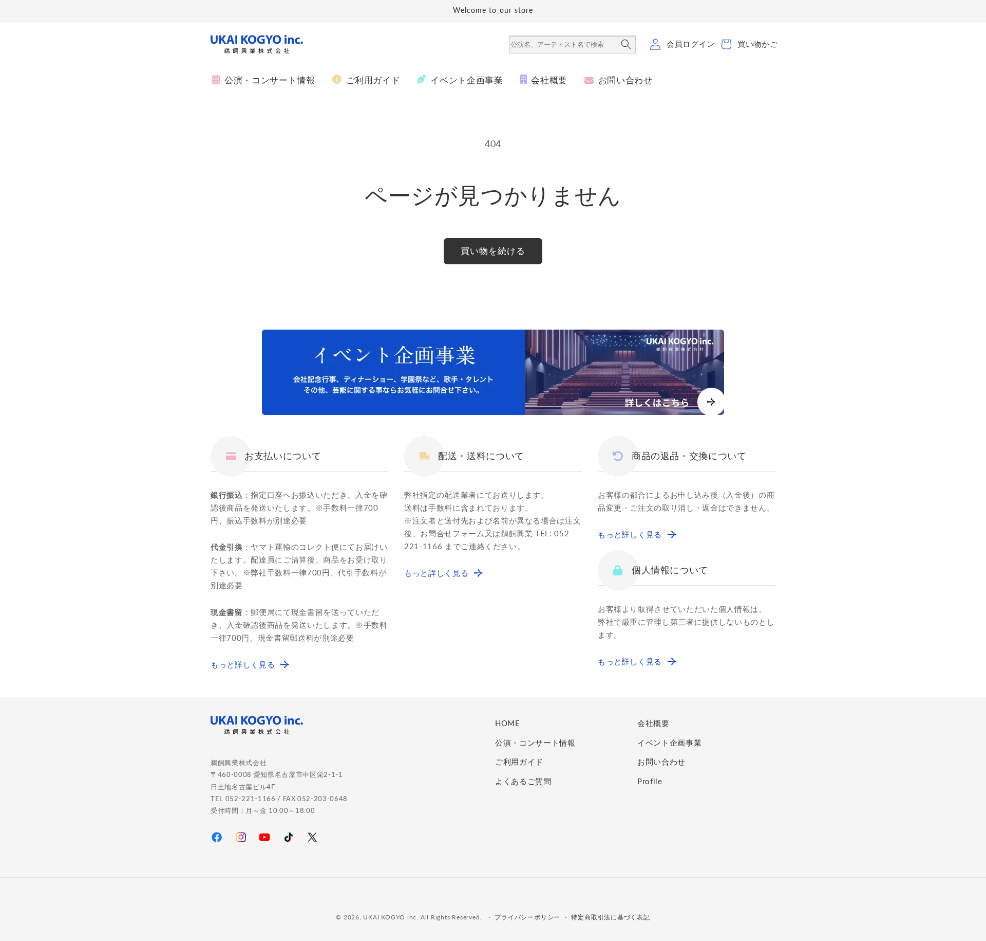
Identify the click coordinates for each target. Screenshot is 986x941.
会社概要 (653, 723)
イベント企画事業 (669, 742)
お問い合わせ (661, 761)
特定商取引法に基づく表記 (610, 917)
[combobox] (563, 44)
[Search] (626, 45)
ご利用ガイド (519, 761)
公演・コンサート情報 (535, 742)
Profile (649, 781)
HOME (507, 723)
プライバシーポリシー (527, 917)
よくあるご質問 (523, 781)
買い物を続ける (493, 251)
